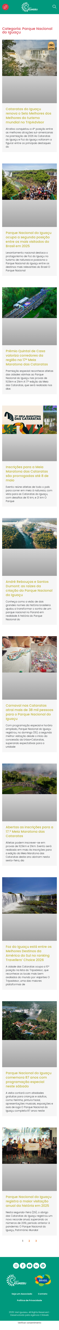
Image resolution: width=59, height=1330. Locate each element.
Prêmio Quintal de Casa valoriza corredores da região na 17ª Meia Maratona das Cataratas (27, 358)
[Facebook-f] (23, 1266)
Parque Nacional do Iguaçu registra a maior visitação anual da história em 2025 (28, 1201)
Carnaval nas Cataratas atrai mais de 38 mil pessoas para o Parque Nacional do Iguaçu (29, 712)
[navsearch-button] (54, 7)
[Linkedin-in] (36, 1266)
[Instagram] (16, 1266)
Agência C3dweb (40, 1314)
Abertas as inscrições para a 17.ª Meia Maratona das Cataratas (29, 831)
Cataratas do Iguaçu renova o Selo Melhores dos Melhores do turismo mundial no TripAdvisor (28, 116)
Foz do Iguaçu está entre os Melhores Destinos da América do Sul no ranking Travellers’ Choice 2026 (29, 953)
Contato (42, 1293)
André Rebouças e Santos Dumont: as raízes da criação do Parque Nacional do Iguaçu (29, 588)
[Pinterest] (43, 1266)
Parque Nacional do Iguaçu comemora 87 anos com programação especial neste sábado (28, 1080)
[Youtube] (29, 1266)
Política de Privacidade (29, 1300)
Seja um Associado (22, 1293)
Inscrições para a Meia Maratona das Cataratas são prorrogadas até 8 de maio (27, 474)
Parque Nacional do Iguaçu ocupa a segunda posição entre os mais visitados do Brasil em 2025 (28, 239)
